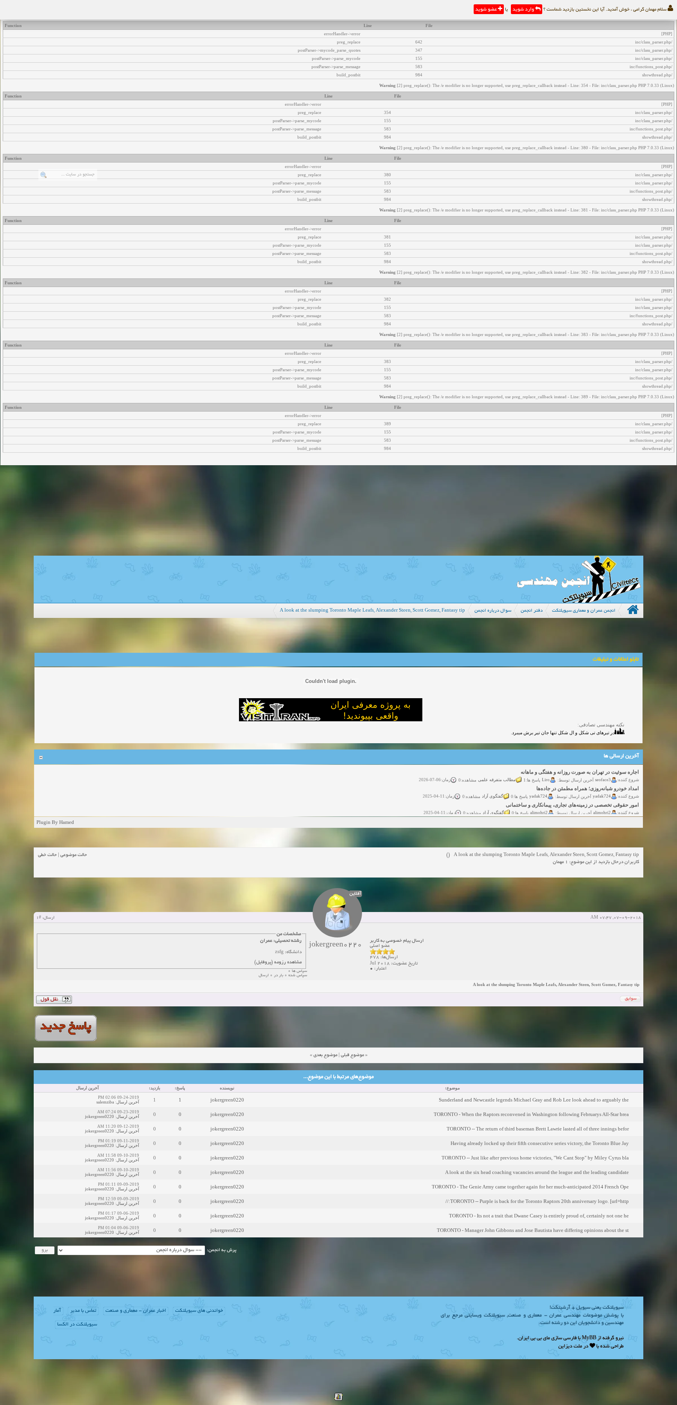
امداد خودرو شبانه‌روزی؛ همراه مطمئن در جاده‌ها (588, 779)
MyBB (589, 1338)
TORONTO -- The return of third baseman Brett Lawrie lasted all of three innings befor (538, 1129)
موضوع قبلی (352, 1055)
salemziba (105, 1102)
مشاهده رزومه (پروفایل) (278, 962)
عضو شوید (486, 10)
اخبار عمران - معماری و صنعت (135, 1311)
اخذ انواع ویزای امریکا (616, 812)
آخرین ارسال (127, 1102)
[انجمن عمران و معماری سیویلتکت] (578, 601)
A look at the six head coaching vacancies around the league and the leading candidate (537, 1172)
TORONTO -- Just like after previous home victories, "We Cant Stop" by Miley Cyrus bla (535, 1158)
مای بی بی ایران (534, 1338)
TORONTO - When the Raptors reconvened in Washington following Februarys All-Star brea (531, 1114)
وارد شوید (523, 10)
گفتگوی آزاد (492, 786)
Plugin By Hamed (55, 822)
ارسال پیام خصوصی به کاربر (397, 940)
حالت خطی (47, 855)
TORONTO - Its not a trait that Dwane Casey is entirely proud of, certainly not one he (539, 1216)
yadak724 (602, 786)
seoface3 (603, 770)
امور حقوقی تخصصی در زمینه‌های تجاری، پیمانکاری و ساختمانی (572, 796)
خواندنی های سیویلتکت (199, 1311)
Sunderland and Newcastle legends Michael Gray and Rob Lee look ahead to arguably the (534, 1100)
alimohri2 (602, 803)
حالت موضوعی (73, 855)
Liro (546, 770)
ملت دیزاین (570, 1346)
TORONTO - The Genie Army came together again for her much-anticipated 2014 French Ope (530, 1187)
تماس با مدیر (83, 1311)
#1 (38, 918)
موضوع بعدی (325, 1055)
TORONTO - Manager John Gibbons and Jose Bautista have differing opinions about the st (533, 1230)
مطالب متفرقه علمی (497, 770)
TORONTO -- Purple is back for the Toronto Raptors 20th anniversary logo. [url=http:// (537, 1201)
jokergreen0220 (227, 1100)
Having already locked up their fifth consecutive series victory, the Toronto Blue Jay (540, 1143)
